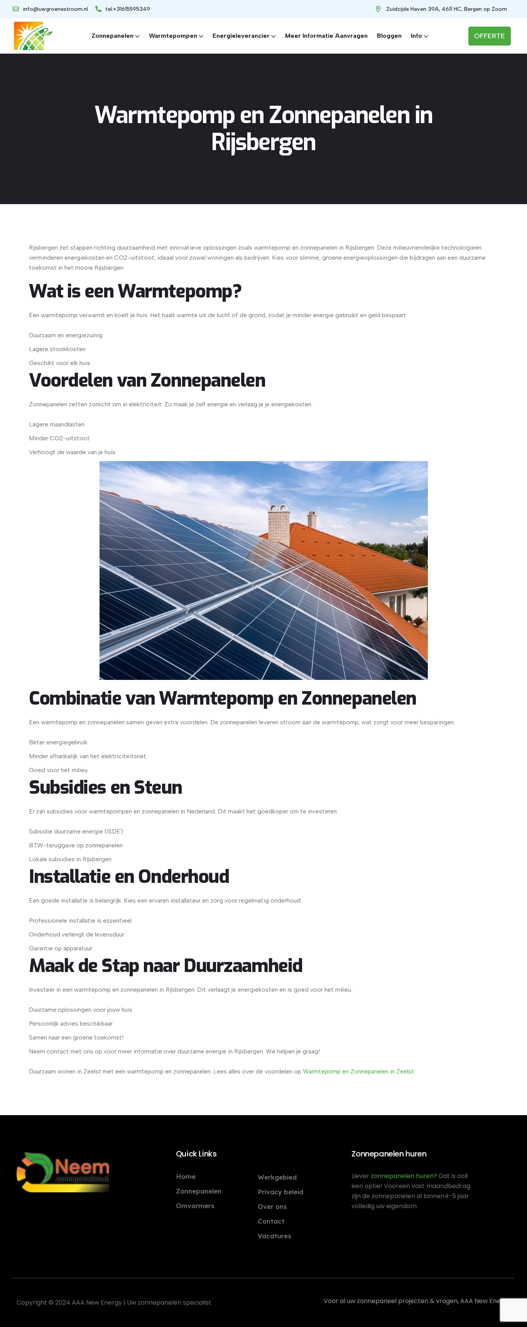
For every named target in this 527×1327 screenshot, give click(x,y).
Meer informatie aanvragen (326, 35)
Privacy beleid (280, 1192)
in (391, 1071)
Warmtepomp (322, 1071)
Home (186, 1176)
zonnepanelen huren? (405, 1175)
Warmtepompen (173, 35)
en (345, 1071)
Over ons (272, 1206)
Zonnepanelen (112, 35)
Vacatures (274, 1236)
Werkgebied (277, 1177)
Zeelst (404, 1071)
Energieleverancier (241, 35)
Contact (271, 1221)
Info (416, 35)
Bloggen (389, 35)
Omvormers (195, 1206)
